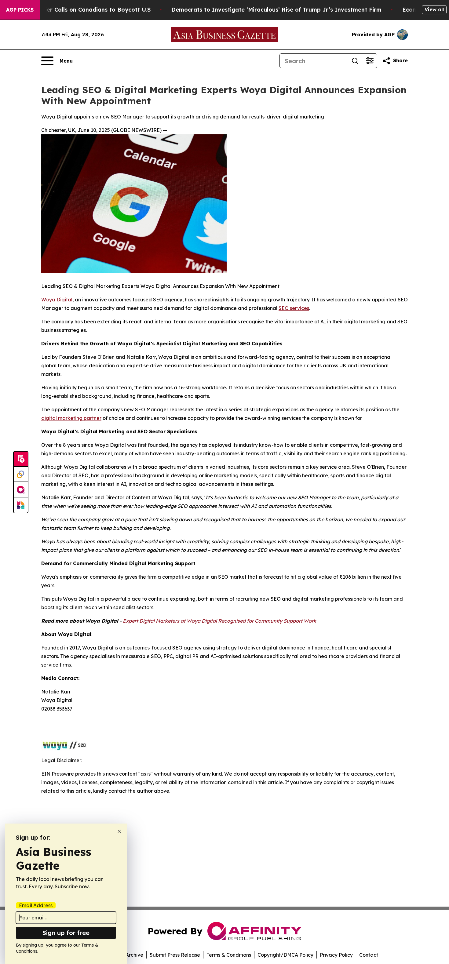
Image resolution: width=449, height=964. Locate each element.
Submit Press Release (175, 955)
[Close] (119, 831)
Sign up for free (65, 933)
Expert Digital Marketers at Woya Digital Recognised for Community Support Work (219, 621)
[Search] (355, 61)
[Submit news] (21, 459)
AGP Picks (20, 10)
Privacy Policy (336, 955)
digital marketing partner (71, 418)
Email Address (36, 905)
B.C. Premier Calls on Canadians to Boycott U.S (85, 9)
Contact (368, 955)
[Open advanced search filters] (369, 61)
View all (434, 9)
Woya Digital (56, 299)
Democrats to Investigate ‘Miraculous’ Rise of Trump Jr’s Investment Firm (276, 9)
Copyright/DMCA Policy (285, 955)
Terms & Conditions (228, 955)
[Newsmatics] (21, 505)
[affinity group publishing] (21, 489)
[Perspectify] (21, 474)
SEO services (294, 308)
